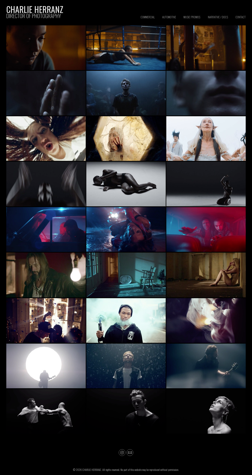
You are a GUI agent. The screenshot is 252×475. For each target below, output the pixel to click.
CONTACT (240, 17)
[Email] (130, 452)
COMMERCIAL (148, 17)
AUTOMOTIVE (169, 17)
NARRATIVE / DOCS (218, 17)
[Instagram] (122, 452)
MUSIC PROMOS (191, 17)
